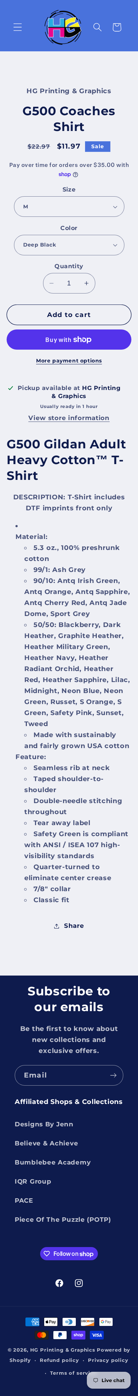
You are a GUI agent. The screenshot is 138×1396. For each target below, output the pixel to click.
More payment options (69, 360)
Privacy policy (108, 1360)
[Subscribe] (113, 1075)
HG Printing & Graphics (62, 1350)
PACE (24, 1200)
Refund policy (59, 1360)
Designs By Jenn (44, 1124)
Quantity (69, 266)
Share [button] (74, 925)
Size (69, 189)
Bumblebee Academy (53, 1162)
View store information (69, 418)
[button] (18, 27)
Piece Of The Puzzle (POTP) (63, 1219)
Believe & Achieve (46, 1143)
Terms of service (73, 1373)
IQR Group (33, 1181)
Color (68, 228)
